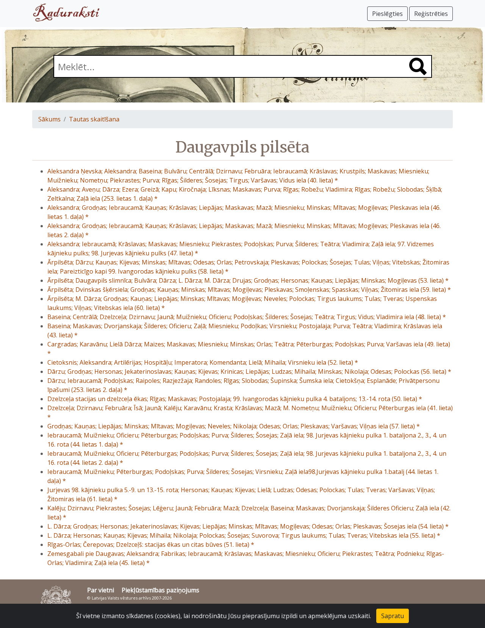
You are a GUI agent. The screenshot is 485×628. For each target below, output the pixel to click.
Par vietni (100, 590)
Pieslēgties (387, 13)
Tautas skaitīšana (94, 119)
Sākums (49, 119)
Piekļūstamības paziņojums (160, 590)
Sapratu (392, 616)
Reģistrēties (431, 13)
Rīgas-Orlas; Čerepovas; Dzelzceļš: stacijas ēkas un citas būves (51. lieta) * (150, 544)
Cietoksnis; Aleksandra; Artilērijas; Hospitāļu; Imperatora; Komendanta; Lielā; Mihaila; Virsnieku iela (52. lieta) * (202, 362)
